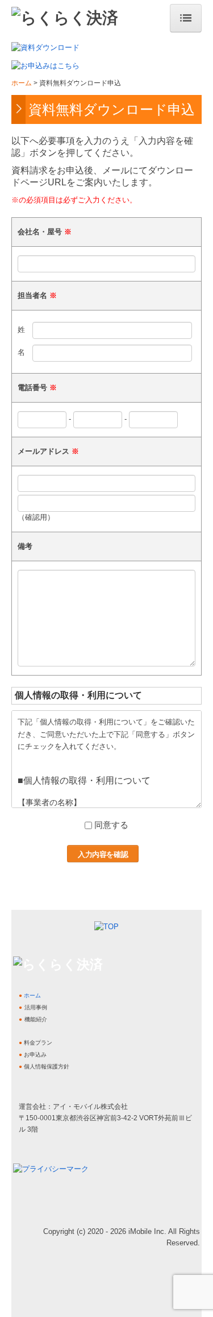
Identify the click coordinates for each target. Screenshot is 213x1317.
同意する (111, 825)
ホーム (32, 995)
